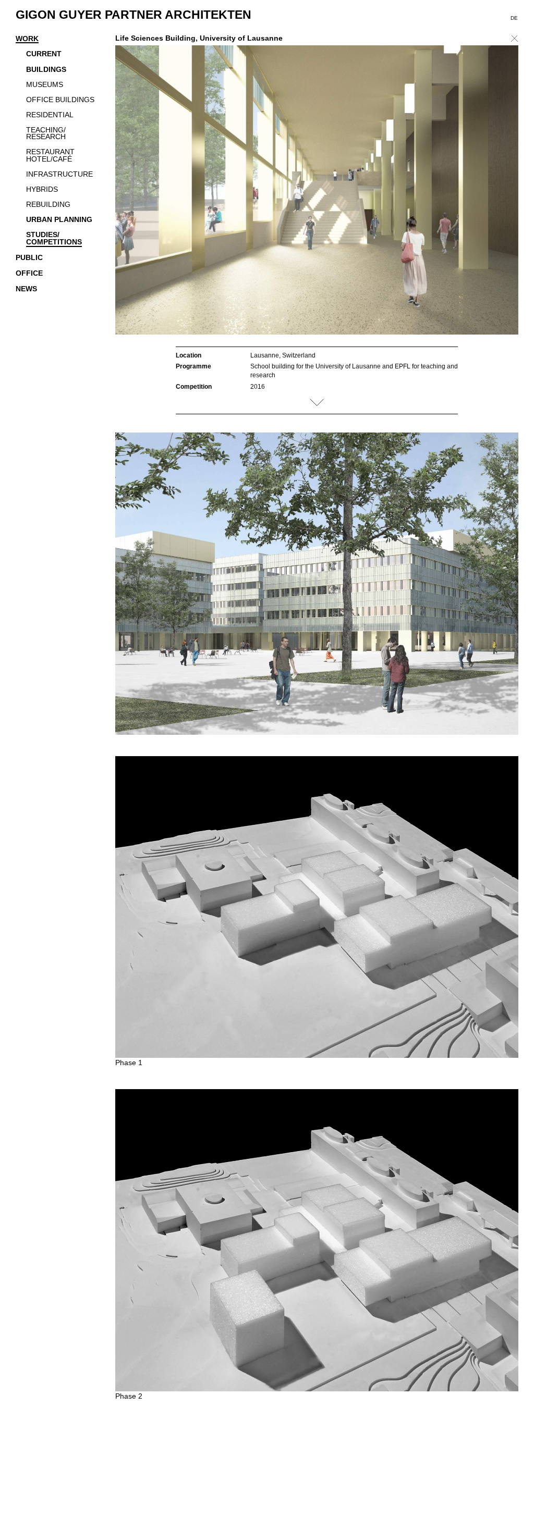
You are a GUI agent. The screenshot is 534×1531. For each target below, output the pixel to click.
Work (27, 39)
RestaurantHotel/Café (50, 156)
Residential (50, 115)
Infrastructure (59, 174)
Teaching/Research (46, 134)
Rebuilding (48, 204)
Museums (44, 85)
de (514, 18)
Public (29, 258)
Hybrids (42, 189)
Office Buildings (60, 100)
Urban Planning (59, 220)
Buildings (46, 69)
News (26, 289)
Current (44, 54)
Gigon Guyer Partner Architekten (133, 14)
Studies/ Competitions (54, 238)
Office (29, 273)
